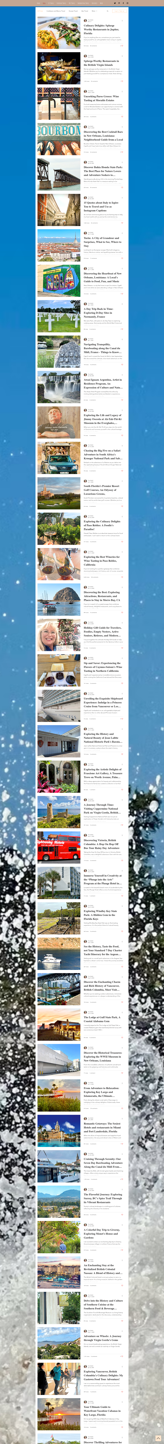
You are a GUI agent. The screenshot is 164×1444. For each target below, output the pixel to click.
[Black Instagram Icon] (127, 3)
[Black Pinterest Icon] (119, 3)
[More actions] (123, 20)
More (93, 11)
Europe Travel (73, 11)
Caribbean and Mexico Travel (56, 11)
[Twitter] (115, 3)
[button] (107, 11)
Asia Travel (84, 11)
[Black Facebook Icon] (123, 3)
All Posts (40, 11)
